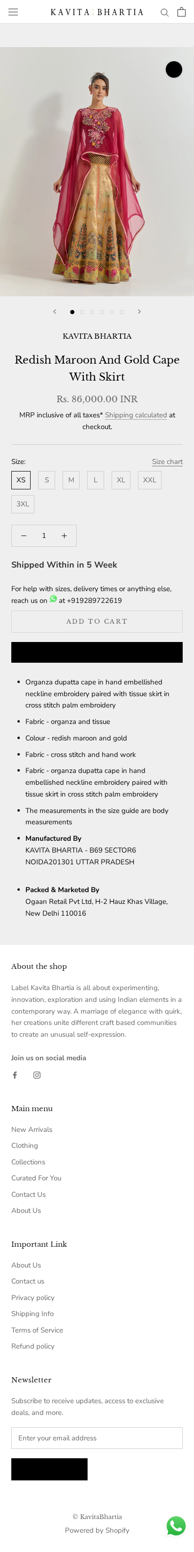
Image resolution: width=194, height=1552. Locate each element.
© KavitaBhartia (97, 1517)
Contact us (27, 1281)
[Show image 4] (102, 312)
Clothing (24, 1145)
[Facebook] (14, 1075)
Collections (28, 1162)
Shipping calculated (136, 415)
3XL (22, 504)
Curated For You (36, 1178)
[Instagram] (36, 1075)
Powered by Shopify (97, 1530)
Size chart (167, 461)
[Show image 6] (122, 312)
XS (20, 480)
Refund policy (33, 1346)
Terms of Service (37, 1330)
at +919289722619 (89, 600)
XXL (149, 480)
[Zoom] (174, 69)
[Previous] (54, 311)
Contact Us (28, 1194)
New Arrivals (31, 1129)
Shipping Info (32, 1313)
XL (121, 480)
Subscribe (49, 1469)
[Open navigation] (13, 12)
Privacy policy (33, 1297)
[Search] (165, 12)
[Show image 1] (72, 312)
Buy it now (97, 653)
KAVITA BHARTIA (97, 336)
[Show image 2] (82, 312)
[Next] (139, 311)
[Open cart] (182, 11)
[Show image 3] (92, 312)
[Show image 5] (112, 312)
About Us (26, 1210)
